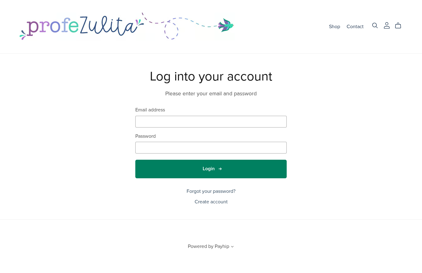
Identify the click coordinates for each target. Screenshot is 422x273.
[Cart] (400, 26)
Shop (334, 26)
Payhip (222, 246)
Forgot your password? (211, 191)
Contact (355, 26)
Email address (150, 110)
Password (145, 136)
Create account (211, 202)
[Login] (386, 25)
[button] (232, 247)
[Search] (375, 25)
